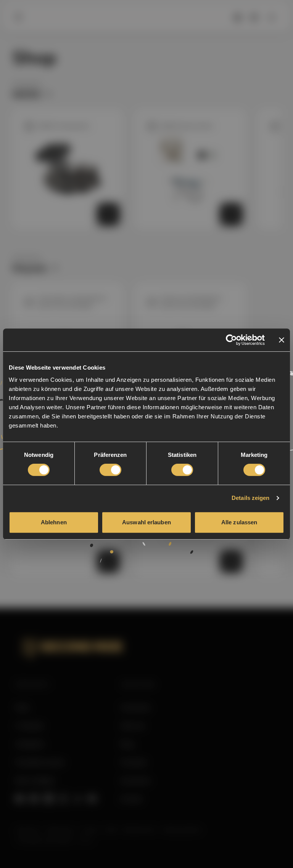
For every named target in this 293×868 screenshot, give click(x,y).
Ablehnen (54, 522)
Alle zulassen (239, 522)
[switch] (110, 470)
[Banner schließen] (281, 340)
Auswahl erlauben (146, 522)
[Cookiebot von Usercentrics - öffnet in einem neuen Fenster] (231, 340)
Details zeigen (250, 498)
